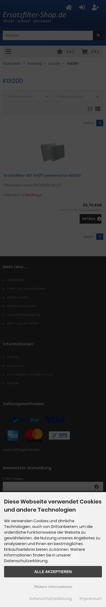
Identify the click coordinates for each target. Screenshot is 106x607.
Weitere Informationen (53, 586)
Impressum (91, 598)
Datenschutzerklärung (50, 598)
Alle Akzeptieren (53, 572)
